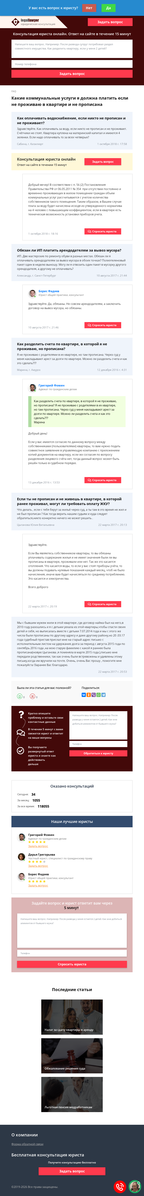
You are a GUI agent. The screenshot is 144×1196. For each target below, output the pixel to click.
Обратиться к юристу (98, 753)
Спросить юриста (104, 231)
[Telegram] (103, 695)
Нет (89, 8)
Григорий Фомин (52, 385)
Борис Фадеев (49, 291)
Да (108, 8)
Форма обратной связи (27, 1144)
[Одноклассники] (89, 695)
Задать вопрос (110, 22)
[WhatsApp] (98, 695)
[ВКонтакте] (84, 695)
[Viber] (93, 695)
